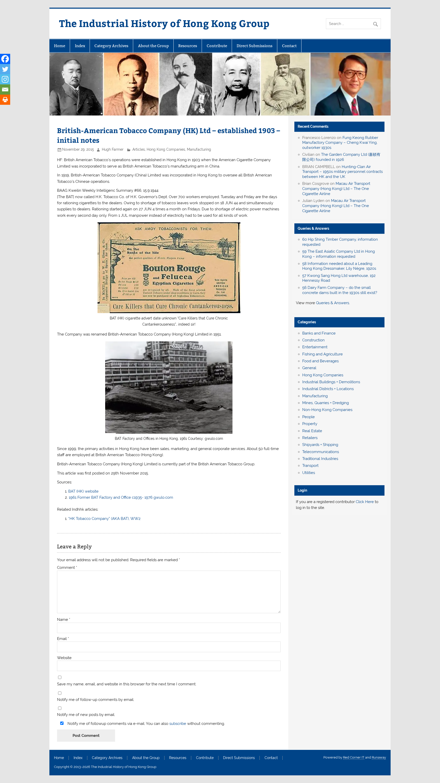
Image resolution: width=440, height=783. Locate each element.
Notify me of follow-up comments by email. (95, 700)
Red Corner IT (353, 757)
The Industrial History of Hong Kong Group (164, 23)
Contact (289, 45)
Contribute (217, 45)
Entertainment (314, 347)
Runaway (379, 757)
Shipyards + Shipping (320, 444)
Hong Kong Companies (166, 149)
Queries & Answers (313, 228)
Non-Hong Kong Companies (327, 409)
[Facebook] (5, 59)
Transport (310, 465)
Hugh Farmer (112, 149)
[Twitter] (5, 69)
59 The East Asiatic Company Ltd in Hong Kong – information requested (338, 254)
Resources (187, 45)
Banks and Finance (319, 333)
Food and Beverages (320, 361)
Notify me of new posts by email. (86, 715)
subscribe (177, 723)
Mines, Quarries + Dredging (325, 403)
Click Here (365, 501)
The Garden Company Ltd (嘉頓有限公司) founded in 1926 (341, 157)
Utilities (308, 472)
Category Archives (111, 45)
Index (80, 45)
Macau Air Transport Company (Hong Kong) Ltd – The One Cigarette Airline (336, 188)
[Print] (5, 100)
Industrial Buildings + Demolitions (331, 382)
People (308, 417)
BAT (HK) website (84, 491)
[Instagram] (5, 79)
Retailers (310, 437)
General (309, 368)
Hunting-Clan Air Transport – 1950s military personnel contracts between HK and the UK (342, 171)
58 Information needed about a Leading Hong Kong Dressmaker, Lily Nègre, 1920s (339, 266)
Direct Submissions (254, 45)
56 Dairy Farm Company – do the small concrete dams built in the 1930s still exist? (339, 290)
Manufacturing (199, 149)
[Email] (5, 89)
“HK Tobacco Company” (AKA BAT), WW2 (104, 518)
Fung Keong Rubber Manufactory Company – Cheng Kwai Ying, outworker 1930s (340, 142)
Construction (313, 340)
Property (309, 423)
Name (63, 620)
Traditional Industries (320, 458)
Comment (67, 568)
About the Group (153, 45)
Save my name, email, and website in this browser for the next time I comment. (126, 684)
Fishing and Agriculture (322, 354)
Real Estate (312, 431)
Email (63, 639)
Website (64, 658)
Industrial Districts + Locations (328, 389)
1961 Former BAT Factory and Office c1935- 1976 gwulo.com (121, 497)
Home (59, 45)
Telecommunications (320, 452)
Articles (138, 149)
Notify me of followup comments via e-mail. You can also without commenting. (145, 723)
